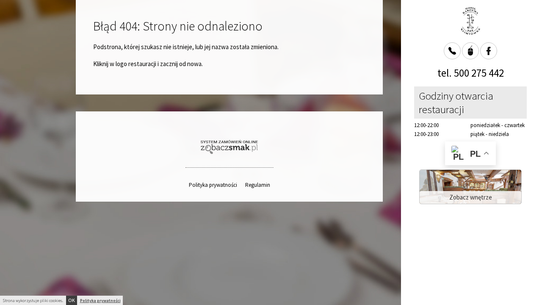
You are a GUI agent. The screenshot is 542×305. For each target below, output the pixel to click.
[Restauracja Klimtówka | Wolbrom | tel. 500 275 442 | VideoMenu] (470, 21)
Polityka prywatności (213, 185)
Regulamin (257, 185)
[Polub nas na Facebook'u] (488, 50)
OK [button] (71, 300)
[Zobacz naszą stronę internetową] (470, 50)
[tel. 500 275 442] (452, 50)
